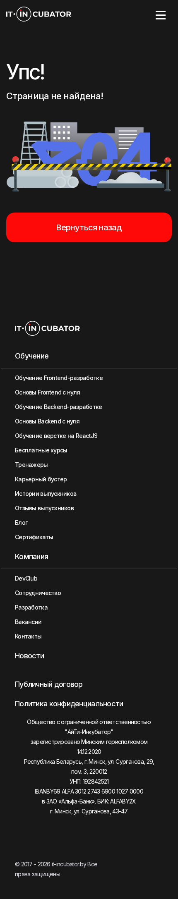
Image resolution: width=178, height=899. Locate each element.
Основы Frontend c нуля (47, 392)
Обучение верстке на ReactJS (56, 435)
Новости (29, 655)
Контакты (28, 636)
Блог (21, 522)
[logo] (38, 15)
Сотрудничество (38, 592)
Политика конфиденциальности (69, 703)
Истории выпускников (45, 493)
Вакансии (28, 621)
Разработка (31, 607)
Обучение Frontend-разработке (59, 377)
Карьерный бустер (41, 479)
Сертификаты (34, 536)
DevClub (26, 578)
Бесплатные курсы (41, 450)
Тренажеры (31, 464)
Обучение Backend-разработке (58, 406)
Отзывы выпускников (44, 508)
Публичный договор (49, 684)
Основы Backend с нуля (47, 421)
